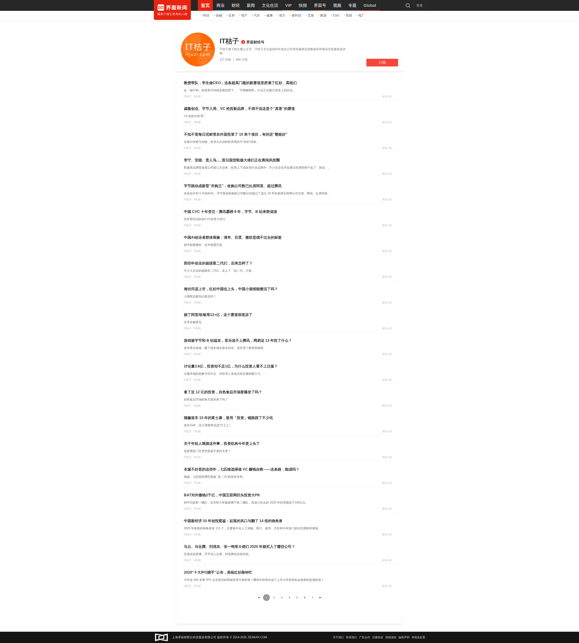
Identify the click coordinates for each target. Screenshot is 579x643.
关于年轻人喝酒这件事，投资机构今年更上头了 (222, 443)
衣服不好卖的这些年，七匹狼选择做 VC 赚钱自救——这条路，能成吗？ (241, 469)
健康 (269, 15)
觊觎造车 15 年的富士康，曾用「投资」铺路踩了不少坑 (228, 418)
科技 (206, 15)
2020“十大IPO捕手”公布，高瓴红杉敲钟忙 (218, 572)
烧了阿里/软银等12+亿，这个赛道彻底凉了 (218, 315)
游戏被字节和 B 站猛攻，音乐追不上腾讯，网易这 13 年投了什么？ (238, 340)
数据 (323, 15)
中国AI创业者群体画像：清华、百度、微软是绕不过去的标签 (233, 237)
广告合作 (364, 637)
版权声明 (404, 637)
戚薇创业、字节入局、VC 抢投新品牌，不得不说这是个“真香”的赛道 (239, 109)
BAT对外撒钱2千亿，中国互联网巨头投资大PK (222, 495)
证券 (231, 15)
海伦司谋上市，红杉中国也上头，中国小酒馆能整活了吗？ (231, 289)
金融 (219, 15)
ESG (336, 15)
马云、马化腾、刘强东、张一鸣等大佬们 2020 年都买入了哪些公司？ (239, 547)
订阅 (382, 62)
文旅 (311, 15)
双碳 (349, 15)
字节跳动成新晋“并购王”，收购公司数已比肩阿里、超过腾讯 (233, 186)
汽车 (257, 15)
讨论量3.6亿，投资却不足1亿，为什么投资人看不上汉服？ (231, 366)
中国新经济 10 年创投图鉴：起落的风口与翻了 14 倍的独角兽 (233, 521)
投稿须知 (390, 637)
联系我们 (351, 637)
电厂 (361, 15)
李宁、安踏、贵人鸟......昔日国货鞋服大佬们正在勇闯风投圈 (232, 160)
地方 (282, 15)
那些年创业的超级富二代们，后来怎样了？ (218, 263)
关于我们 (338, 637)
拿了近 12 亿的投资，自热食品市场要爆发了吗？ (223, 392)
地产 (244, 15)
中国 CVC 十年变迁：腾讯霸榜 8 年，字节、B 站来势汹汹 (230, 212)
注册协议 (377, 637)
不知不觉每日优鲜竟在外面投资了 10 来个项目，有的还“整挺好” (235, 134)
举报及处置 (418, 637)
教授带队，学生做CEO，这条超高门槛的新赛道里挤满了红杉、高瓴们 (240, 83)
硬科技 (296, 15)
